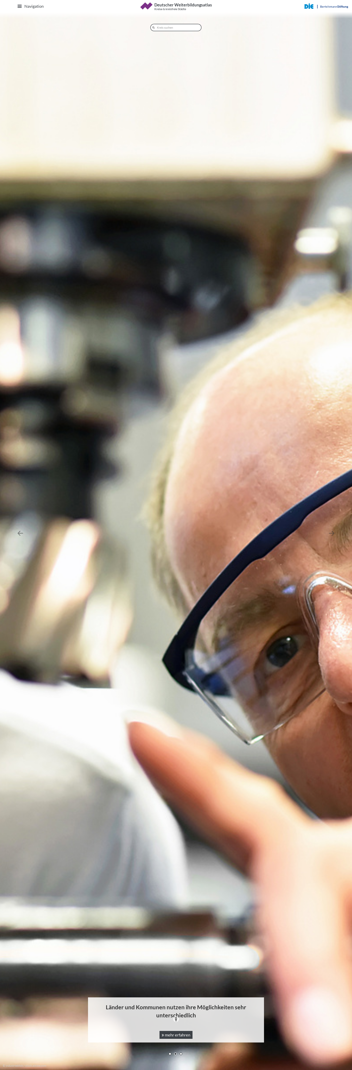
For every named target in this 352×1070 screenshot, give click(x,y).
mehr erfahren (177, 1034)
